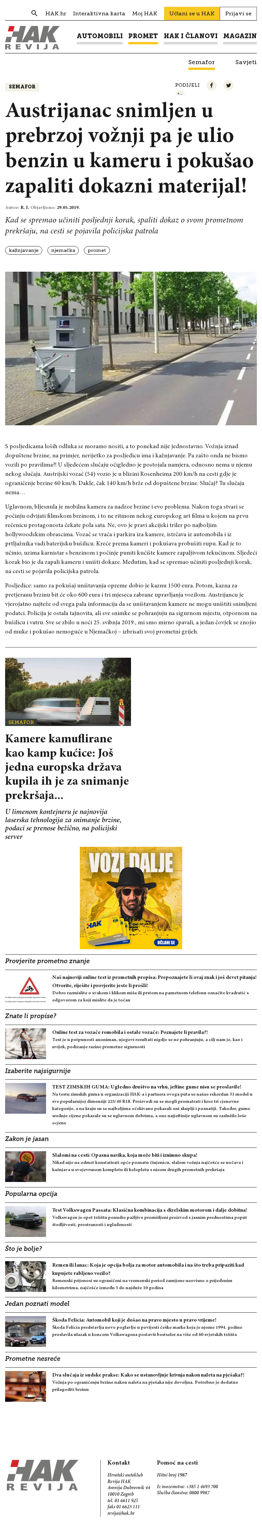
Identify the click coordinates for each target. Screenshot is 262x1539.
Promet (97, 250)
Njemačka (63, 250)
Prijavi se (238, 13)
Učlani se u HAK (192, 13)
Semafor (22, 87)
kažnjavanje (24, 250)
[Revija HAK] (32, 37)
